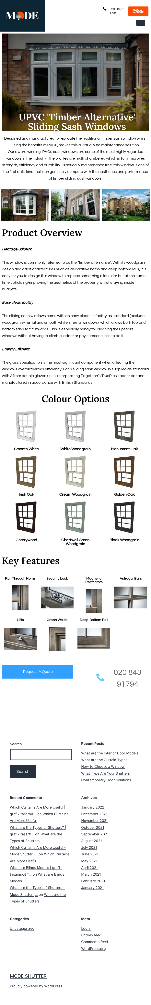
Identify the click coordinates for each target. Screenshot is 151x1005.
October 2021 (92, 827)
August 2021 (91, 841)
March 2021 (91, 874)
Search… (17, 744)
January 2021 (92, 888)
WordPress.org (93, 949)
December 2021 (94, 814)
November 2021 (94, 821)
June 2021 (89, 854)
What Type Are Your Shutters (105, 773)
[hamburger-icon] (140, 23)
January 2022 (92, 807)
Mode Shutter (28, 976)
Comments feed (94, 942)
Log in (86, 928)
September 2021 (95, 834)
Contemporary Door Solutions (106, 780)
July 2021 (89, 847)
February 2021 (93, 881)
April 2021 (89, 868)
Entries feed (91, 935)
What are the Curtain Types (104, 760)
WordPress (53, 986)
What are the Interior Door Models (109, 753)
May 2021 (89, 861)
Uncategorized (22, 928)
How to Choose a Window (103, 766)
